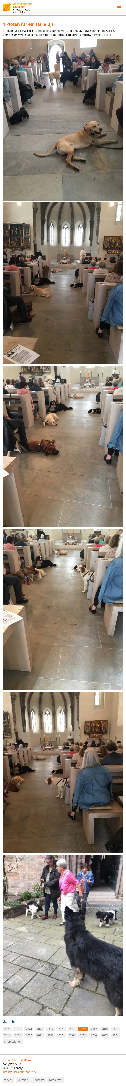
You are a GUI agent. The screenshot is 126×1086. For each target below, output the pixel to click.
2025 (18, 1029)
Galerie (9, 1021)
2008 (72, 1035)
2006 (94, 1035)
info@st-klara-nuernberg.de (20, 1072)
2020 (61, 1029)
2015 (115, 1029)
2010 (50, 1035)
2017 (94, 1029)
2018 (83, 1029)
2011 (40, 1035)
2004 (115, 1035)
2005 (105, 1035)
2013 (18, 1035)
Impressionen (12, 1041)
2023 (40, 1029)
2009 (61, 1035)
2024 (29, 1029)
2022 (50, 1029)
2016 (105, 1029)
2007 (83, 1035)
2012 (29, 1035)
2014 (7, 1035)
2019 (72, 1029)
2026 (7, 1029)
